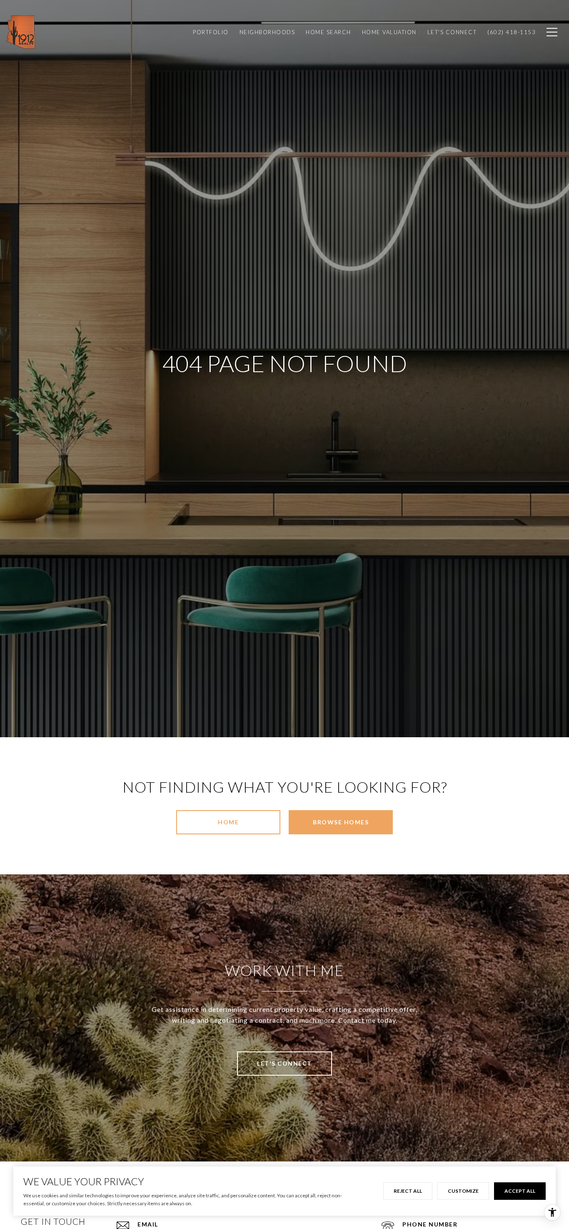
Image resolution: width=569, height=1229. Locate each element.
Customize (463, 1191)
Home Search (328, 32)
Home (228, 822)
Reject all (408, 1191)
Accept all (519, 1191)
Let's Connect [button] (284, 1063)
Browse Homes (341, 822)
